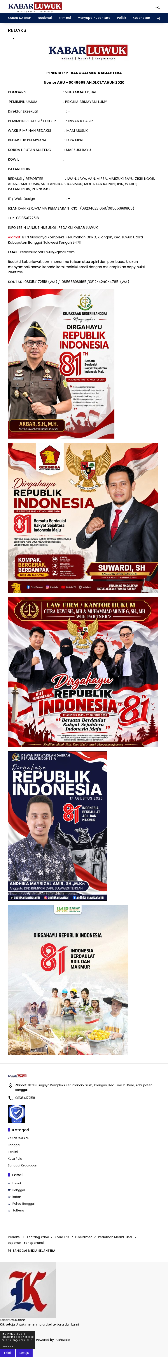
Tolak (8, 1353)
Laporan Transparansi (26, 1243)
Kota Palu (15, 1158)
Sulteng (18, 1210)
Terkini (13, 1152)
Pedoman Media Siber (115, 1237)
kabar (16, 1197)
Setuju (24, 1353)
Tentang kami (37, 1237)
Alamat (14, 237)
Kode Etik (62, 1237)
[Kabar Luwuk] (35, 6)
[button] (157, 6)
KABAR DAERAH (18, 1138)
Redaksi (14, 1237)
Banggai (14, 1145)
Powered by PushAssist (53, 1340)
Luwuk (17, 1183)
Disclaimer (83, 1237)
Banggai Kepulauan (22, 1165)
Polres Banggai (23, 1203)
